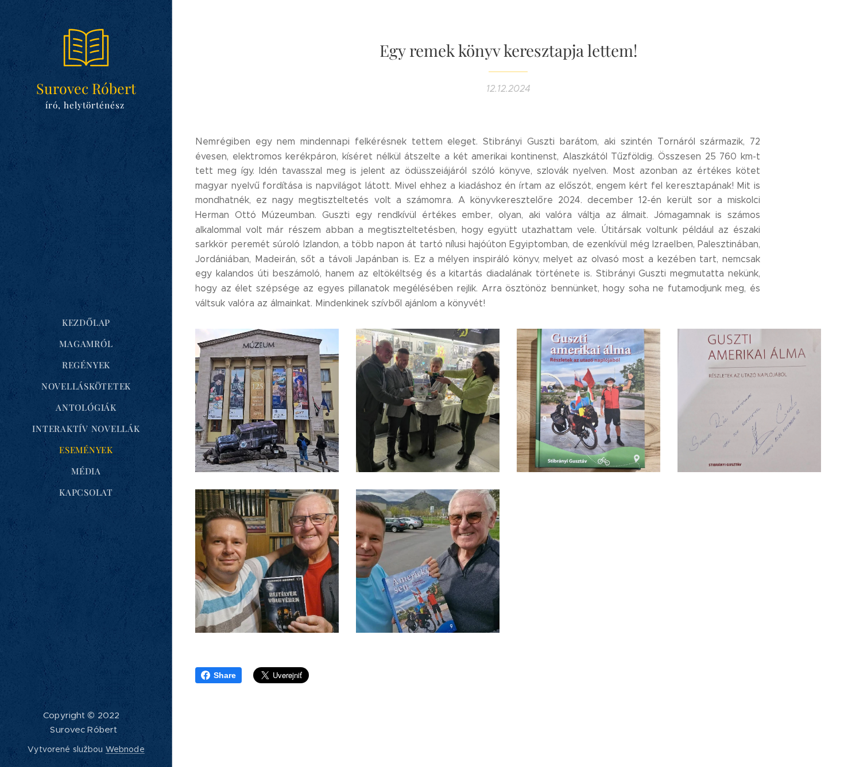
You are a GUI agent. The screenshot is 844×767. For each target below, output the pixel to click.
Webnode (125, 749)
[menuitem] (86, 322)
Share (225, 675)
